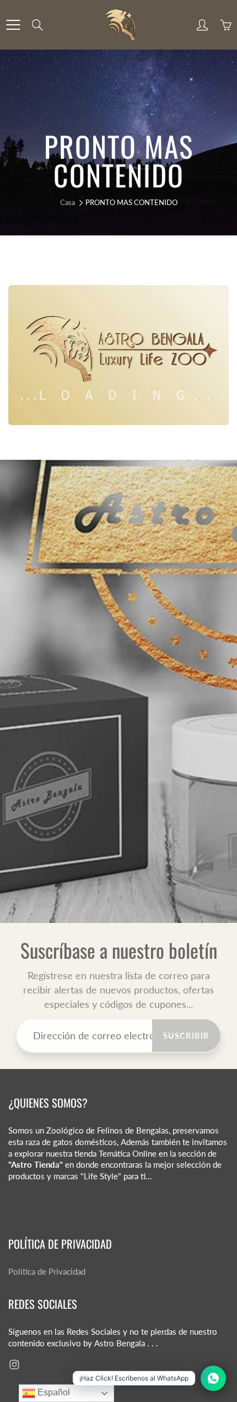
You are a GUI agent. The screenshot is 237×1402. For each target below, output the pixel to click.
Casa (67, 202)
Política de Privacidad (46, 1271)
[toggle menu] (13, 25)
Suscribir (186, 1035)
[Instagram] (14, 1364)
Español (52, 1392)
